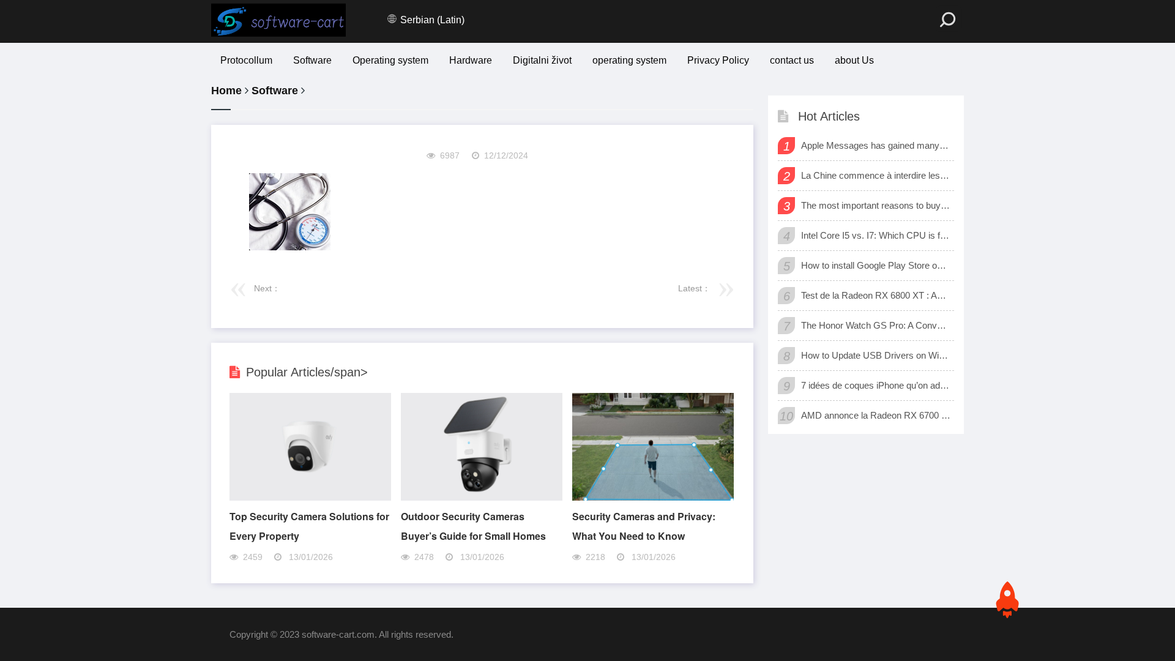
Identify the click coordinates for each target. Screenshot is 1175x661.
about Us (854, 60)
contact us (792, 60)
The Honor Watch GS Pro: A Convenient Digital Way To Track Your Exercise (876, 325)
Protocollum (246, 60)
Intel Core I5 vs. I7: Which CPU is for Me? (876, 235)
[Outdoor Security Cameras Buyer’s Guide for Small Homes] (481, 497)
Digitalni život (542, 60)
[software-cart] (278, 20)
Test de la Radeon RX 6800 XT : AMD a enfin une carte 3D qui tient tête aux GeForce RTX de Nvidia (876, 295)
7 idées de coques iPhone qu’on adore (876, 385)
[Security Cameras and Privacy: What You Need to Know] (653, 497)
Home (226, 90)
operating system (629, 60)
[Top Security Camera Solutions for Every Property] (310, 497)
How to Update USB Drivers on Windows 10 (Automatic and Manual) (876, 355)
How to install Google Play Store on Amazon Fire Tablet (876, 265)
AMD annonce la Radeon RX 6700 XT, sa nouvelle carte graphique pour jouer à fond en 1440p (876, 415)
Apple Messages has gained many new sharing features (876, 145)
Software (312, 60)
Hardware (470, 60)
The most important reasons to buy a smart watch (876, 205)
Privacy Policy (718, 60)
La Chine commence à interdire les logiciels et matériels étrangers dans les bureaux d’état (876, 175)
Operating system (390, 60)
